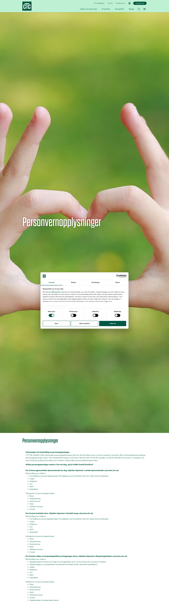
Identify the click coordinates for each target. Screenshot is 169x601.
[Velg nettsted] (129, 3)
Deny (56, 323)
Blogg (131, 9)
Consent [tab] (51, 282)
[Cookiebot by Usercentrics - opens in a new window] (117, 276)
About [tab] (117, 282)
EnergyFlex (119, 9)
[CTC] (26, 6)
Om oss (110, 3)
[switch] (73, 315)
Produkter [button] (106, 9)
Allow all (113, 323)
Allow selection (84, 323)
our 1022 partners (54, 292)
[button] (139, 9)
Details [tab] (73, 282)
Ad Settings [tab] (95, 282)
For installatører (99, 3)
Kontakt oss (140, 3)
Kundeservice (120, 3)
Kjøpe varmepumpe (88, 9)
